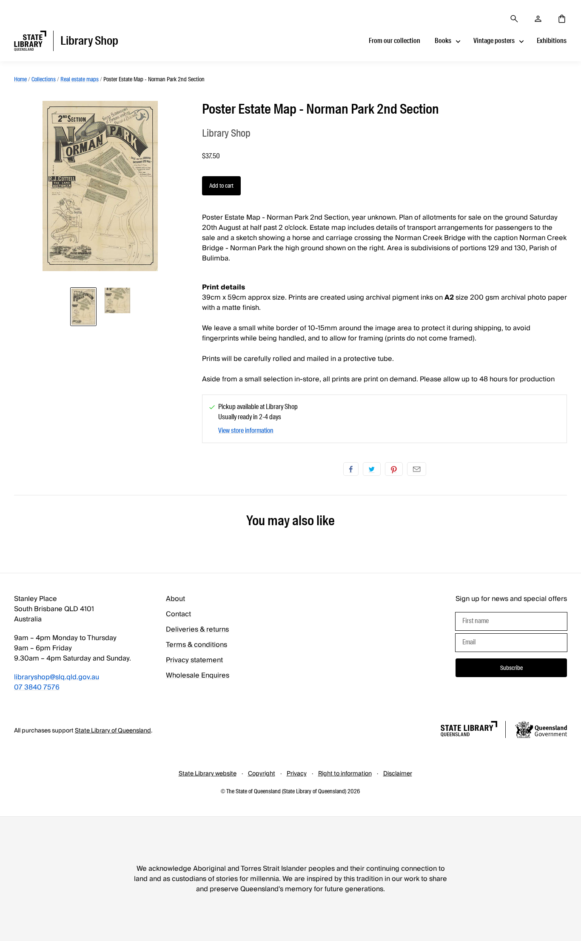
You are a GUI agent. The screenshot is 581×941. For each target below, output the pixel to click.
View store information (245, 430)
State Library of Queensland (113, 731)
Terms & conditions (196, 645)
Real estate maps (79, 79)
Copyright (261, 774)
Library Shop (226, 133)
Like (351, 469)
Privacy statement (194, 660)
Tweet (372, 469)
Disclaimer (397, 774)
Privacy (297, 774)
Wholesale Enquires (197, 675)
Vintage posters (494, 40)
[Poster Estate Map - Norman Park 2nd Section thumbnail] (83, 307)
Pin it (394, 469)
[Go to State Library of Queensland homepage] (469, 730)
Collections (43, 79)
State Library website (207, 774)
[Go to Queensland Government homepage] (541, 731)
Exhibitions (552, 40)
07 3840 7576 (37, 687)
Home (20, 79)
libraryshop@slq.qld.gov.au (56, 677)
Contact (178, 614)
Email (416, 469)
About (175, 599)
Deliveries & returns (197, 629)
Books (443, 40)
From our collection (394, 40)
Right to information (345, 774)
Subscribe (511, 668)
